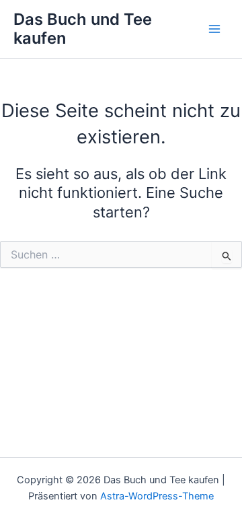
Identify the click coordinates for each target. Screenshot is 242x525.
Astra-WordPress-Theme (157, 496)
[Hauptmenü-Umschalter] (214, 29)
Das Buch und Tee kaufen (82, 28)
